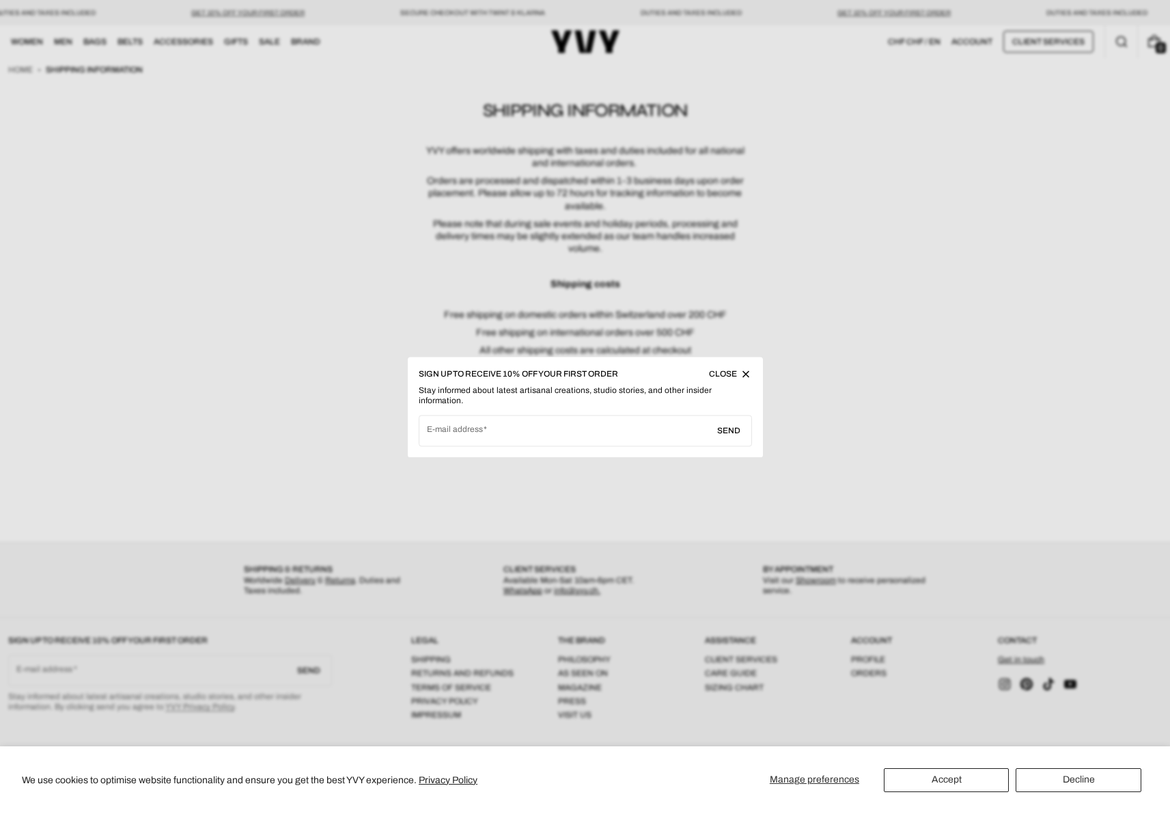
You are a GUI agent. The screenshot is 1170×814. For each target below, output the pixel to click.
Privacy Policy (448, 780)
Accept (947, 779)
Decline (1079, 779)
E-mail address (455, 429)
